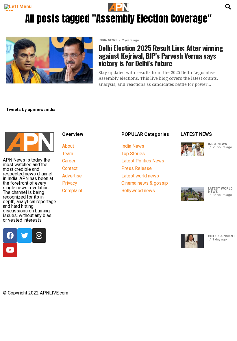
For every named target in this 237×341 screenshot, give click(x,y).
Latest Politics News (142, 161)
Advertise (72, 176)
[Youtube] (10, 250)
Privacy (69, 183)
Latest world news (140, 176)
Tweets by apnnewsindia (30, 109)
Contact (69, 168)
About (68, 146)
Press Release (136, 168)
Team (67, 153)
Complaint (72, 190)
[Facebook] (10, 235)
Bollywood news (138, 190)
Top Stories (133, 153)
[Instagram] (39, 235)
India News (132, 146)
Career (68, 161)
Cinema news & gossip (144, 183)
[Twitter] (24, 235)
